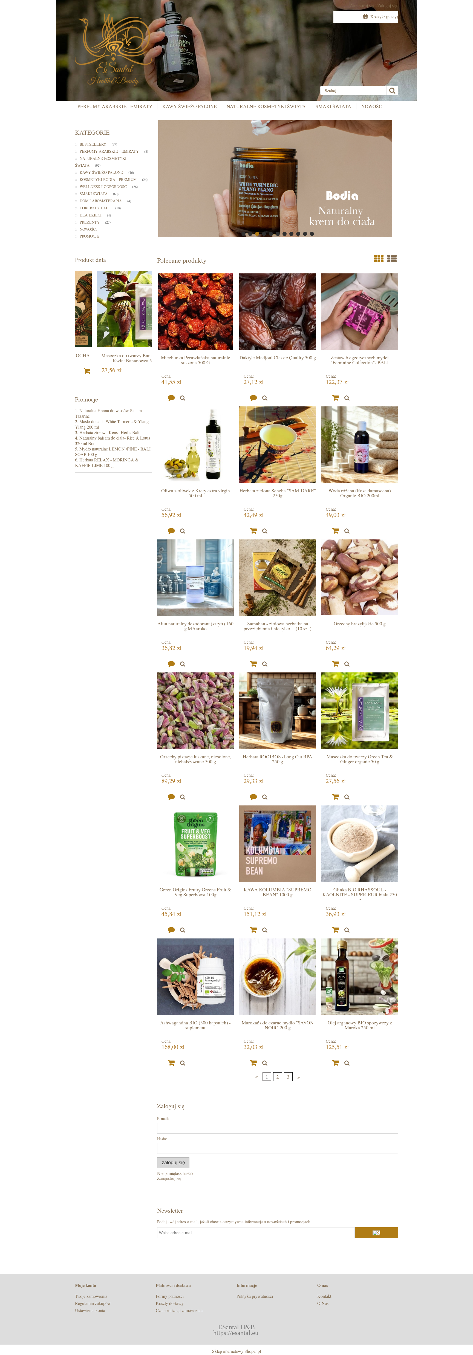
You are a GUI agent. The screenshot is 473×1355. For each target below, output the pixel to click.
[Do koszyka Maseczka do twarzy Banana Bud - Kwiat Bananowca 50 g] (147, 371)
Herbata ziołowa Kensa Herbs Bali (109, 432)
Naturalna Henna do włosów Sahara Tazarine (108, 413)
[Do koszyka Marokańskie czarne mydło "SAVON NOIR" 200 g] (253, 1063)
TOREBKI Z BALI (95, 207)
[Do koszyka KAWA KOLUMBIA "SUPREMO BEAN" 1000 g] (253, 930)
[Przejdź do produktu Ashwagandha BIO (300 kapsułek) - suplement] (195, 976)
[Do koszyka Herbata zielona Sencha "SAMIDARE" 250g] (253, 531)
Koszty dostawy (170, 1303)
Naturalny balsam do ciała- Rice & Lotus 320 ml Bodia (112, 440)
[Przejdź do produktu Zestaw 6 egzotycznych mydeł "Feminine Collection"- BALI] (359, 311)
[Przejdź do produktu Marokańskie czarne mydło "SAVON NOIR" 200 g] (277, 976)
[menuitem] (117, 106)
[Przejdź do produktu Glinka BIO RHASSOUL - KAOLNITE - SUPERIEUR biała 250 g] (359, 843)
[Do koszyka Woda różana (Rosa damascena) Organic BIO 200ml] (335, 531)
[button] (182, 398)
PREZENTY (90, 222)
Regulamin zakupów (93, 1303)
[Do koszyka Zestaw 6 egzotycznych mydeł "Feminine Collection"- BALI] (335, 398)
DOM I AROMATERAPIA (101, 200)
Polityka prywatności (254, 1296)
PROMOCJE (89, 236)
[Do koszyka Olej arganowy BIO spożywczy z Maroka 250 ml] (335, 1063)
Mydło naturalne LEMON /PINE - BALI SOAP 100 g (113, 451)
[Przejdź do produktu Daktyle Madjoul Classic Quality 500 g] (277, 311)
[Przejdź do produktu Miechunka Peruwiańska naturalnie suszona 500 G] (195, 311)
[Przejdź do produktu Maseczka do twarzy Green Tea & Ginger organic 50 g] (359, 710)
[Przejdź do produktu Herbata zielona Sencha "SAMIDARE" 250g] (277, 444)
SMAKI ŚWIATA (94, 193)
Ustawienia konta (90, 1310)
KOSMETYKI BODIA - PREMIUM (108, 179)
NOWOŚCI (88, 229)
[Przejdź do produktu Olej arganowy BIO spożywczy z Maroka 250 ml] (359, 976)
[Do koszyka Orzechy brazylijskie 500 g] (335, 664)
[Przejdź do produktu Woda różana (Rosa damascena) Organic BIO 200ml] (359, 444)
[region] (277, 178)
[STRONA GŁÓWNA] (113, 47)
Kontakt (324, 1296)
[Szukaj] (392, 90)
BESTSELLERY (93, 144)
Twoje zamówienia (91, 1296)
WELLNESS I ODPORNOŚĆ (103, 186)
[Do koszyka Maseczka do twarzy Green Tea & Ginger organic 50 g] (335, 797)
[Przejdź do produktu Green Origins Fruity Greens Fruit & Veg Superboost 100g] (195, 843)
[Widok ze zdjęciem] (378, 258)
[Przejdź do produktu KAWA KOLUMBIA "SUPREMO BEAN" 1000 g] (277, 843)
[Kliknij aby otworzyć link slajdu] (277, 178)
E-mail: (163, 1118)
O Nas (322, 1303)
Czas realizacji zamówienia (179, 1310)
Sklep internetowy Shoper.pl (236, 1351)
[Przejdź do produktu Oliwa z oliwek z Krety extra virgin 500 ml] (195, 444)
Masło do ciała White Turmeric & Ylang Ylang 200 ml (112, 424)
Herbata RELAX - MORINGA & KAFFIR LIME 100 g (107, 462)
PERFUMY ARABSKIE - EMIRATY (109, 151)
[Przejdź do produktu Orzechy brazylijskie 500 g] (359, 577)
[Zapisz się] (376, 1232)
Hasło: (162, 1138)
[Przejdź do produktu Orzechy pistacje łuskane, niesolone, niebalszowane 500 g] (195, 710)
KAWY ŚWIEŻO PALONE (101, 172)
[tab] (243, 234)
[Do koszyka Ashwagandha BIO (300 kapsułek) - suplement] (171, 1063)
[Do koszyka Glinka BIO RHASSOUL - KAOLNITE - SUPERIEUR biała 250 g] (335, 930)
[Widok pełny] (392, 258)
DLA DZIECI (91, 215)
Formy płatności (170, 1296)
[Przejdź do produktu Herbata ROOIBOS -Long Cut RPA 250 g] (277, 710)
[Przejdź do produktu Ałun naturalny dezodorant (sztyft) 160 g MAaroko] (195, 577)
